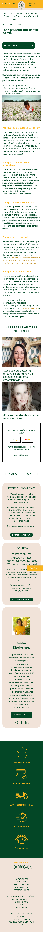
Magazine (17, 13)
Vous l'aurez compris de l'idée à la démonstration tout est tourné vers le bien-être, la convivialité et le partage (21, 260)
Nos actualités (30, 13)
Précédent (13, 474)
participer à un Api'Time (21, 600)
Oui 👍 (15, 440)
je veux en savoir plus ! (21, 535)
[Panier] (30, 4)
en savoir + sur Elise (21, 715)
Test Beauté (35, 568)
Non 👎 (27, 440)
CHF (13, 4)
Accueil (7, 16)
